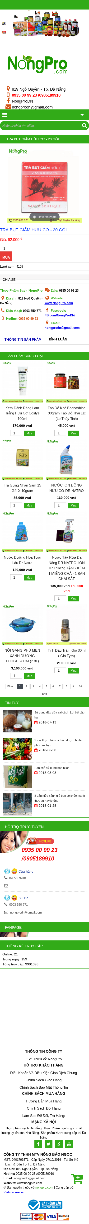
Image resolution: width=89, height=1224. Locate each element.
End (44, 693)
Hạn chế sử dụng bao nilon (52, 740)
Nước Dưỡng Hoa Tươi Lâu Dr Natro (22, 560)
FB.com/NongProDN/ (60, 315)
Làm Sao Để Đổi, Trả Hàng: (43, 1116)
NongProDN (22, 101)
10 (80, 686)
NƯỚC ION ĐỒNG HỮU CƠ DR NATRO (66, 488)
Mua (6, 257)
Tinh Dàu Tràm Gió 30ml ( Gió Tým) (66, 653)
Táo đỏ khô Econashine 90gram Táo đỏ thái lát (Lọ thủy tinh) (66, 413)
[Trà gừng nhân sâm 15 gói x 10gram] (22, 479)
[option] (44, 185)
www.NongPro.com (59, 303)
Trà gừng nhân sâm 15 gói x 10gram (22, 488)
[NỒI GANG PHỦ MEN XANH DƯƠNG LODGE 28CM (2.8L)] (22, 644)
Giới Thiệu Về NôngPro (44, 1059)
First (10, 686)
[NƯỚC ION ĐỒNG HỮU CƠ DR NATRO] (66, 479)
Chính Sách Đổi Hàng (44, 1108)
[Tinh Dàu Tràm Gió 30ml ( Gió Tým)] (66, 644)
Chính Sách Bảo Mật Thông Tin (43, 1087)
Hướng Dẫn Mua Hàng (43, 1101)
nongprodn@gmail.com (32, 107)
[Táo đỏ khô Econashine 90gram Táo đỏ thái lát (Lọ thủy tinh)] (66, 401)
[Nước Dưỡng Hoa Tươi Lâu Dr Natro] (22, 551)
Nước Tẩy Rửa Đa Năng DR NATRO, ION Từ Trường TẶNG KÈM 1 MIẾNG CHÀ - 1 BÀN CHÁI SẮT (66, 568)
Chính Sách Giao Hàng (43, 1080)
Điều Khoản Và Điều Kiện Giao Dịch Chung (43, 1073)
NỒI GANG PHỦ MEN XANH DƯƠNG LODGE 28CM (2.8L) (22, 655)
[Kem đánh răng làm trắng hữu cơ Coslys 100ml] (22, 401)
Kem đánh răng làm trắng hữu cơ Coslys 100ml (22, 413)
